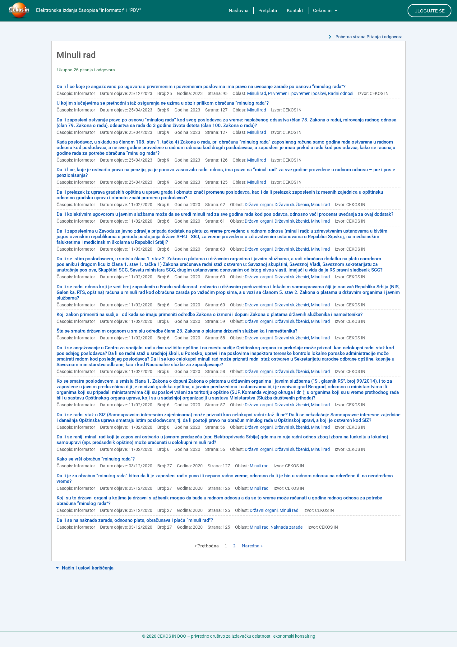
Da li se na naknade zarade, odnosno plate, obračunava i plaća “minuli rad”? (135, 520)
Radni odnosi (340, 93)
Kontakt (295, 10)
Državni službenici (292, 204)
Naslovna (238, 10)
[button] (228, 568)
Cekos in (322, 10)
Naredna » (252, 546)
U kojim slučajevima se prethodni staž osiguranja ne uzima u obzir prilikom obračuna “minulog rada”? (163, 103)
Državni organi (259, 204)
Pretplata (267, 10)
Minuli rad (256, 93)
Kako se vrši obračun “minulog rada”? (96, 459)
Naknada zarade (286, 527)
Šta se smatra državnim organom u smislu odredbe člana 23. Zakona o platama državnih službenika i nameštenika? (177, 331)
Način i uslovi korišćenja (88, 568)
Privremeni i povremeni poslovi (297, 93)
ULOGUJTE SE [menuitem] (429, 10)
